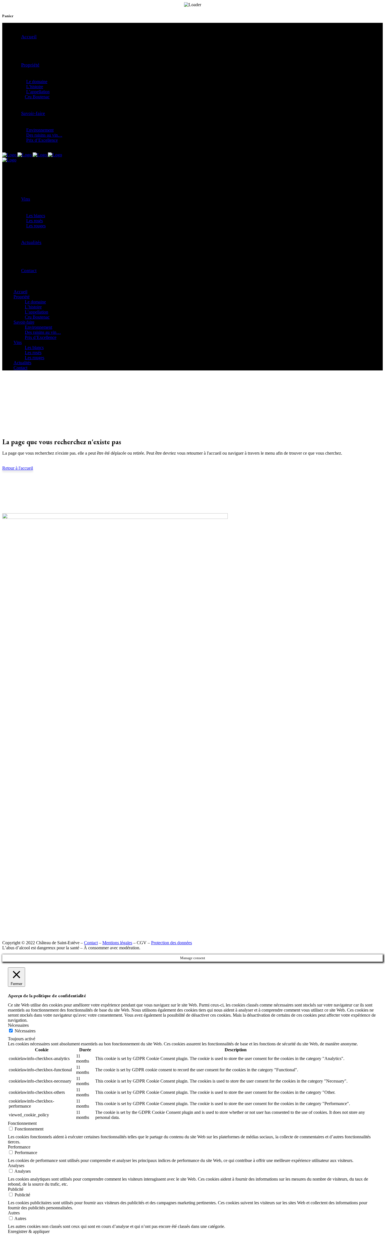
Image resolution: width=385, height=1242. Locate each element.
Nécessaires (25, 1030)
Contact (91, 942)
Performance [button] (19, 1147)
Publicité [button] (15, 1189)
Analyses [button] (16, 1165)
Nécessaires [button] (18, 1025)
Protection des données (171, 942)
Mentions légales (117, 942)
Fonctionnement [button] (22, 1123)
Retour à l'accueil (17, 468)
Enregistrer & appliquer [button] (29, 1231)
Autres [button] (14, 1212)
